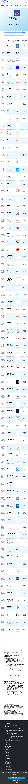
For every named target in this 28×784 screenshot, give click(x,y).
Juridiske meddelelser (10, 731)
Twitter (8, 747)
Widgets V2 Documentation (13, 740)
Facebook (8, 746)
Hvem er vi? (8, 723)
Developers (9, 739)
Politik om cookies (9, 734)
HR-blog (7, 742)
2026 (2, 5)
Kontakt (7, 726)
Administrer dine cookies (11, 733)
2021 (25, 5)
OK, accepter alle (16, 777)
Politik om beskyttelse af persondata (14, 736)
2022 (21, 5)
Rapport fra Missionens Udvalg (12, 737)
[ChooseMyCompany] (9, 768)
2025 (7, 5)
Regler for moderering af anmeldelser (14, 730)
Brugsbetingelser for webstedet (13, 728)
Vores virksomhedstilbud (11, 725)
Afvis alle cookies (16, 780)
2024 (11, 5)
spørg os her (6, 715)
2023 (16, 5)
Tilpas (16, 782)
